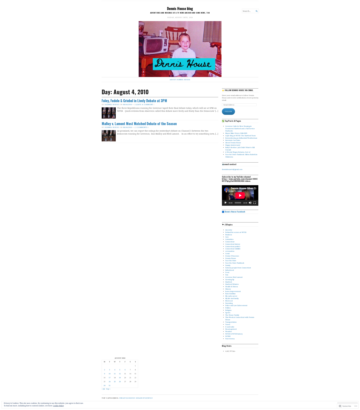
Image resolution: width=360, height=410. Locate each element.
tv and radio (229, 327)
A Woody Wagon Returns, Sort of (237, 152)
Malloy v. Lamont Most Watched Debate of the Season (139, 123)
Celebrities (229, 239)
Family (227, 265)
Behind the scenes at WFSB (235, 232)
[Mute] (250, 202)
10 (109, 374)
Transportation (231, 322)
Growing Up (229, 279)
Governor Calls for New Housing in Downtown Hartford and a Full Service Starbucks (240, 128)
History (228, 289)
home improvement (233, 291)
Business (228, 235)
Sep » (108, 389)
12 (120, 374)
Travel (227, 324)
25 (115, 381)
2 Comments (141, 127)
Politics (228, 308)
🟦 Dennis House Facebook (233, 211)
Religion (228, 310)
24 (109, 381)
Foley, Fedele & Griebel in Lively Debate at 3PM (134, 100)
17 (109, 378)
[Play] (225, 202)
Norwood (229, 301)
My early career (231, 296)
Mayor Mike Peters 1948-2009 (236, 133)
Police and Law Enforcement (236, 305)
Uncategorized (231, 329)
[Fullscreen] (254, 202)
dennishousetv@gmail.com (232, 169)
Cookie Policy (58, 406)
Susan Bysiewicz (144, 398)
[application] (240, 195)
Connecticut (229, 242)
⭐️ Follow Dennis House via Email (237, 90)
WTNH (227, 336)
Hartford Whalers (232, 284)
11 (115, 374)
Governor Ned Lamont (234, 277)
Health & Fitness (231, 286)
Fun (226, 275)
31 (109, 385)
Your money (230, 339)
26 (120, 381)
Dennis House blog (180, 8)
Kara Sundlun (230, 294)
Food (227, 272)
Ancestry (228, 230)
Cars (227, 237)
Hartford (228, 282)
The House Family (232, 315)
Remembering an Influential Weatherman (241, 138)
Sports (227, 313)
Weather (228, 331)
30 (104, 385)
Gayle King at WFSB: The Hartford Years (240, 136)
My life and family (232, 298)
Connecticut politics (232, 246)
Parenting (229, 303)
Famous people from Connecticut (238, 268)
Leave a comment (144, 104)
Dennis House (112, 104)
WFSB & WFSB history (234, 334)
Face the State (230, 260)
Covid (227, 253)
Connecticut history (232, 244)
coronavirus (229, 251)
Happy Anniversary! (232, 145)
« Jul (103, 389)
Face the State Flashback (234, 263)
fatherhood (229, 270)
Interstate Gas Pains (232, 140)
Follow (228, 111)
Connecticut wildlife (232, 249)
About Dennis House (180, 80)
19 (120, 378)
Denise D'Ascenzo (232, 256)
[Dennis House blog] (180, 49)
